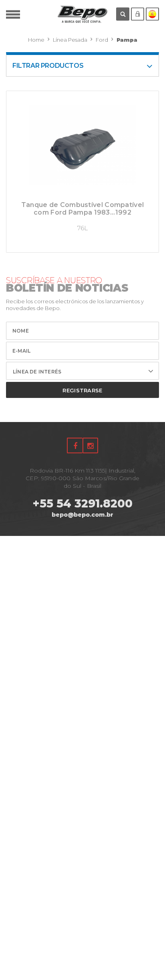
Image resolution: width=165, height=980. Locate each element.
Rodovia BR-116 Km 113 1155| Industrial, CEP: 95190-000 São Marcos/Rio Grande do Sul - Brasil (82, 478)
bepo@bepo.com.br (82, 514)
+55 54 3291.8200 (82, 503)
